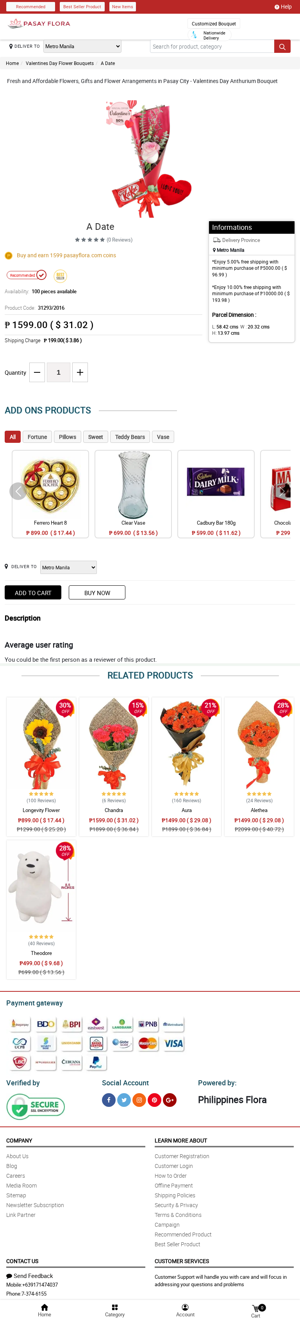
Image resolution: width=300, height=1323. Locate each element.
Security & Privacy (176, 1205)
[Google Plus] (170, 1100)
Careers (15, 1175)
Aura (187, 810)
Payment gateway (34, 1002)
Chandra (114, 810)
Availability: (41, 291)
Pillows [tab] (67, 436)
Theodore (41, 953)
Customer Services (182, 1261)
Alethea (259, 810)
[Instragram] (139, 1100)
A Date (108, 63)
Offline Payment (174, 1185)
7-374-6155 (33, 1293)
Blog (11, 1166)
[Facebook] (109, 1100)
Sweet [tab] (95, 436)
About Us (17, 1156)
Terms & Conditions (178, 1214)
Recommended (30, 6)
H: (225, 333)
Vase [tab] (163, 436)
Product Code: (34, 307)
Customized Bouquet (214, 23)
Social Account (125, 1082)
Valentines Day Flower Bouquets (60, 63)
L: (225, 326)
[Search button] (282, 46)
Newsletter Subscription (35, 1205)
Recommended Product (183, 1234)
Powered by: (217, 1082)
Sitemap (16, 1195)
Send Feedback (33, 1276)
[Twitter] (124, 1100)
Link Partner (21, 1214)
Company (19, 1140)
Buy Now (97, 593)
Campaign (167, 1224)
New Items (122, 6)
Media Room (21, 1185)
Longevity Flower (41, 810)
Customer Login (174, 1166)
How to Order (171, 1175)
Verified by (23, 1082)
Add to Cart (33, 593)
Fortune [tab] (37, 436)
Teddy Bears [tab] (130, 436)
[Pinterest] (154, 1100)
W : (255, 326)
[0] (255, 1308)
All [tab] (13, 436)
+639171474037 (40, 1284)
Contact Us (22, 1261)
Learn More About (181, 1140)
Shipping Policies (175, 1195)
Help (286, 6)
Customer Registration (182, 1156)
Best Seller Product (82, 6)
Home (12, 63)
